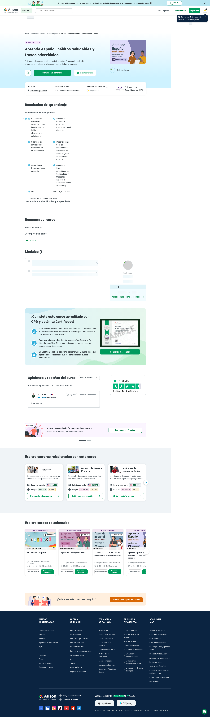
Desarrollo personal (46, 630)
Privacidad (110, 710)
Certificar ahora (86, 73)
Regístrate (194, 11)
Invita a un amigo (155, 662)
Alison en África (76, 667)
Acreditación (103, 630)
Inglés (41, 647)
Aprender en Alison (77, 655)
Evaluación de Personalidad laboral (133, 662)
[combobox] (89, 377)
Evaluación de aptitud (134, 650)
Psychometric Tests (131, 646)
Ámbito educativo (38, 34)
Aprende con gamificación (159, 658)
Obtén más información (41, 496)
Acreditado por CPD (134, 90)
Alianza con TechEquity (158, 666)
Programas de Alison (78, 672)
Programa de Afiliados (158, 634)
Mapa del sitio (164, 710)
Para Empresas (164, 11)
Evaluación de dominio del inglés (134, 669)
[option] (85, 430)
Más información (33, 572)
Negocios (42, 655)
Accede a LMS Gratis (157, 630)
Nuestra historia (76, 630)
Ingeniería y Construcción (48, 643)
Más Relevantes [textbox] (86, 378)
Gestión (42, 634)
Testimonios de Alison (107, 650)
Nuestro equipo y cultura (79, 639)
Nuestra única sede (77, 643)
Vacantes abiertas (77, 647)
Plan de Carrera (130, 641)
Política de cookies (151, 710)
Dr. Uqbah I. (43, 394)
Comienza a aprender (52, 73)
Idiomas (42, 639)
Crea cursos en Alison (157, 643)
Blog (71, 659)
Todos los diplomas (106, 639)
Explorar (25, 11)
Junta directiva (75, 634)
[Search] (37, 11)
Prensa (72, 663)
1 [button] (81, 442)
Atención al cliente (70, 699)
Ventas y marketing (46, 663)
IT (39, 651)
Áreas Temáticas (105, 661)
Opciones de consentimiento (133, 710)
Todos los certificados (107, 634)
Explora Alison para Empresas (126, 599)
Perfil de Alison (155, 639)
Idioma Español (52, 34)
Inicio (27, 34)
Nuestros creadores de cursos (81, 651)
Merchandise (154, 682)
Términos (119, 710)
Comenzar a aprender (47, 571)
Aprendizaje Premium (107, 665)
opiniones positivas (38, 90)
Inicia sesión (180, 11)
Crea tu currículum (131, 630)
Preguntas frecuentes (72, 695)
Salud (41, 659)
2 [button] (87, 442)
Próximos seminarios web (159, 677)
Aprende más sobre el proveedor (127, 297)
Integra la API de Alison (158, 654)
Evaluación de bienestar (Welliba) (133, 655)
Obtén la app (118, 430)
